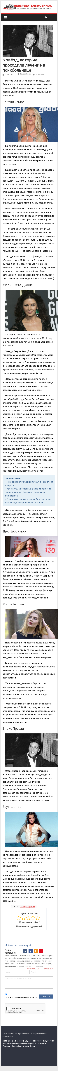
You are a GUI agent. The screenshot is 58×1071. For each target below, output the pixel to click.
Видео (28, 1041)
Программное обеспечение (15, 1043)
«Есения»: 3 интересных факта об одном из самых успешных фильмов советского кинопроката (28, 492)
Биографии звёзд (16, 1041)
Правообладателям (20, 1046)
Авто (5, 1041)
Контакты (42, 1043)
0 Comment (39, 75)
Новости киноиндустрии (43, 1041)
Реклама (6, 1046)
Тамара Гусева (25, 74)
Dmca (32, 1046)
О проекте (31, 1043)
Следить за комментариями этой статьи (21, 997)
